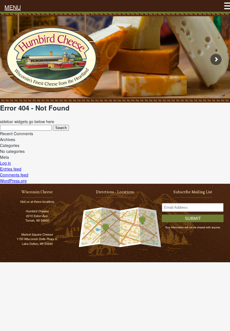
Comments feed (14, 175)
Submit (193, 218)
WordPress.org (13, 180)
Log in (5, 163)
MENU (12, 7)
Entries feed (10, 169)
